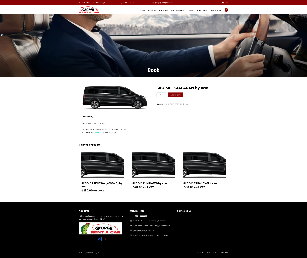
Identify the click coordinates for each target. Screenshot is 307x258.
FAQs (214, 253)
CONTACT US (216, 10)
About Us (152, 10)
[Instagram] (227, 2)
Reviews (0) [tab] (88, 116)
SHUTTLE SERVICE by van (177, 104)
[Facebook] (99, 239)
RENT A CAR (163, 10)
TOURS (190, 10)
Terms (208, 253)
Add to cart (175, 95)
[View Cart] (226, 10)
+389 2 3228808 (140, 216)
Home (142, 10)
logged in (97, 132)
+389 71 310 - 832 (141, 221)
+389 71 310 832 (129, 2)
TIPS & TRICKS (201, 10)
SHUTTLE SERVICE (178, 10)
